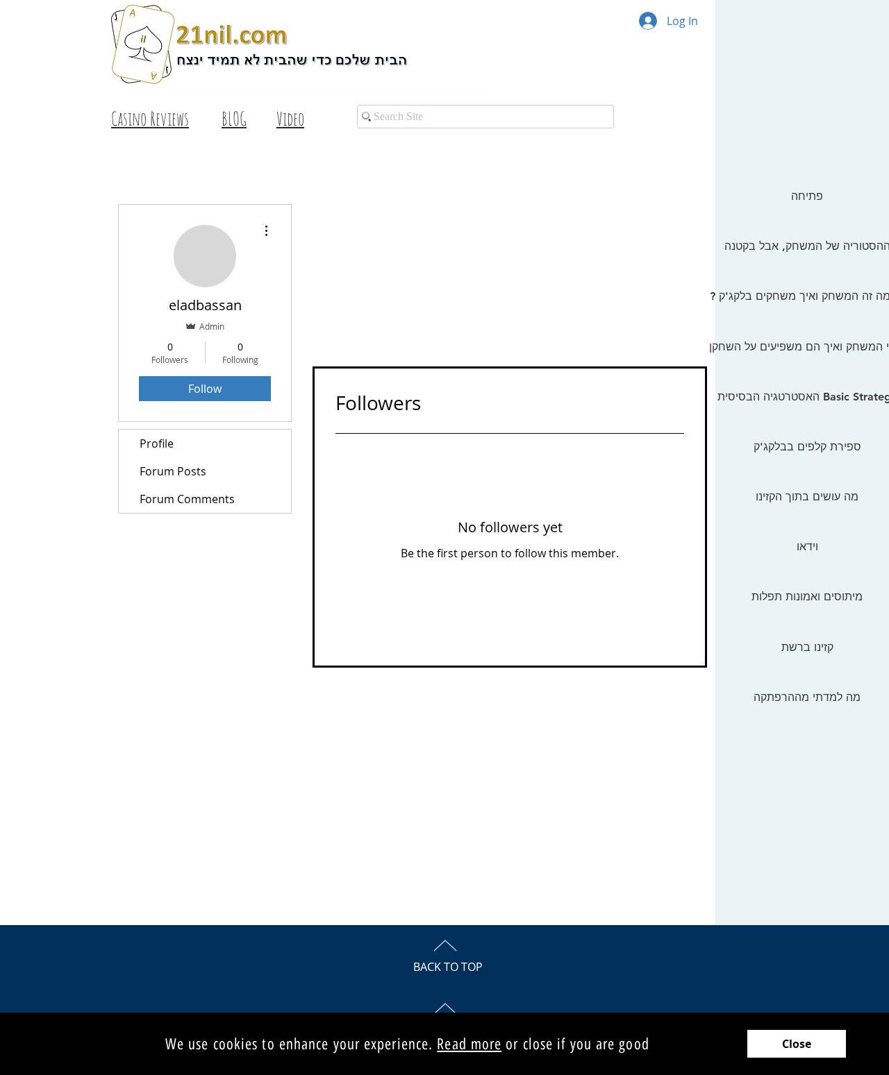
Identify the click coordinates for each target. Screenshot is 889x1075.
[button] (796, 1044)
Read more (469, 1044)
